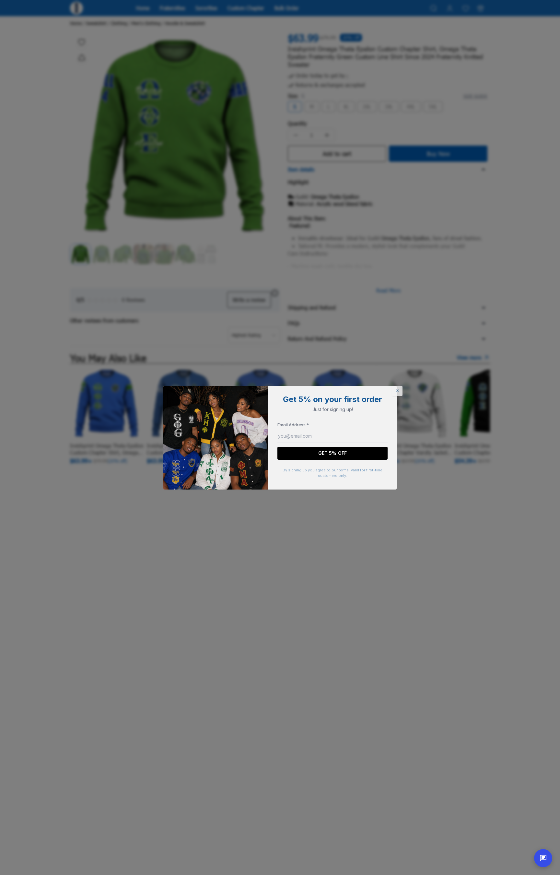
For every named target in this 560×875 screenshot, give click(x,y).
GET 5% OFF (332, 453)
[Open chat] (543, 858)
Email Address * (293, 424)
